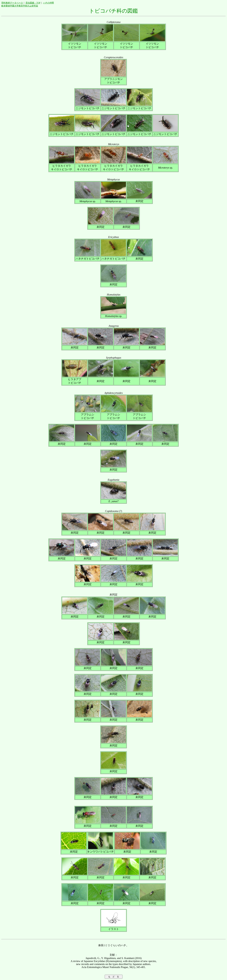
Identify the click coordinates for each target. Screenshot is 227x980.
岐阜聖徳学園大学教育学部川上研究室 (19, 5)
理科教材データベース (12, 2)
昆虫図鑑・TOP (33, 2)
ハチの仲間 (48, 2)
